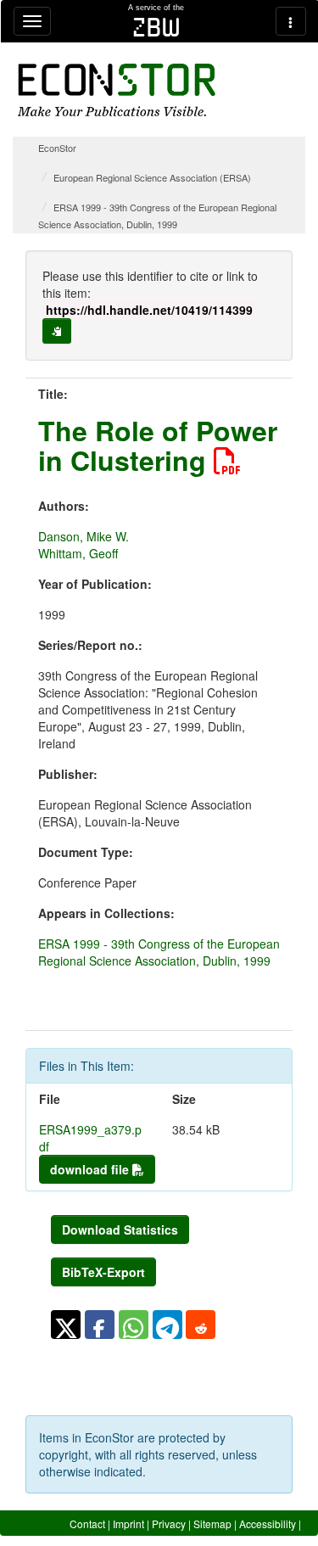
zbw (156, 27)
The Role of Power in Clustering (157, 445)
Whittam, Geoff (78, 553)
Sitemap (212, 1523)
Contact (87, 1523)
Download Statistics (120, 1229)
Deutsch (282, 1539)
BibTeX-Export (103, 1271)
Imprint (128, 1523)
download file (91, 1169)
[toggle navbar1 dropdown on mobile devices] (32, 21)
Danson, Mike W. (83, 536)
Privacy (169, 1523)
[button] (66, 1324)
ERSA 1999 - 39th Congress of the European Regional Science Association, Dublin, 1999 (159, 952)
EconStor (57, 147)
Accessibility (267, 1523)
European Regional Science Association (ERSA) (152, 177)
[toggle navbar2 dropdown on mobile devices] (291, 21)
